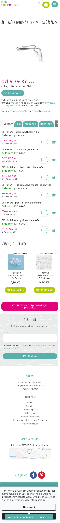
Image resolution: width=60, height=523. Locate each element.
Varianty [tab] (8, 124)
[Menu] (54, 3)
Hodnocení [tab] (46, 124)
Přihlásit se (30, 356)
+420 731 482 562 (30, 389)
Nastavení (29, 507)
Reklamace (30, 413)
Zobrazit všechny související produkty (30, 306)
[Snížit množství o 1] (47, 144)
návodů (45, 111)
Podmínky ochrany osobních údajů (30, 420)
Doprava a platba (30, 409)
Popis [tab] (18, 124)
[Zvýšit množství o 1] (47, 140)
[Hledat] (39, 3)
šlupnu (31, 102)
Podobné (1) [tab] (30, 124)
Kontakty (30, 406)
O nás (30, 402)
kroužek (15, 102)
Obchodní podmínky (30, 416)
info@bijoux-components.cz (30, 385)
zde (43, 500)
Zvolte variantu (13, 93)
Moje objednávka (30, 424)
